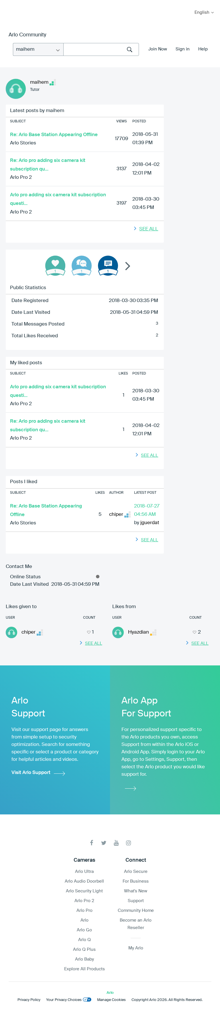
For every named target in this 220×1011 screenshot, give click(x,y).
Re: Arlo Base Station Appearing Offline (54, 134)
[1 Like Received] (55, 265)
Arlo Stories (23, 143)
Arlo (84, 920)
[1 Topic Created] (108, 265)
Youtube (116, 843)
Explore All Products (84, 969)
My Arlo (8, 3)
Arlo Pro (84, 910)
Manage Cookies (111, 1000)
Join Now (157, 49)
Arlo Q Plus (84, 949)
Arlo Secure (136, 871)
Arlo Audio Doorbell (84, 881)
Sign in (183, 49)
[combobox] (101, 49)
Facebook (91, 843)
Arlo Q (84, 940)
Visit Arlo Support (30, 772)
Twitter (103, 843)
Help (203, 49)
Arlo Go (84, 930)
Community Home (136, 910)
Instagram (128, 843)
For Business (136, 881)
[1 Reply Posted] (81, 265)
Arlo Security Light (84, 891)
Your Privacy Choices (64, 1000)
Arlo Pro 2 (21, 177)
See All (148, 229)
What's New (135, 891)
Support (136, 901)
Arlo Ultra (84, 871)
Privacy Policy (28, 1000)
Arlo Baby (84, 959)
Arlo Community (27, 35)
